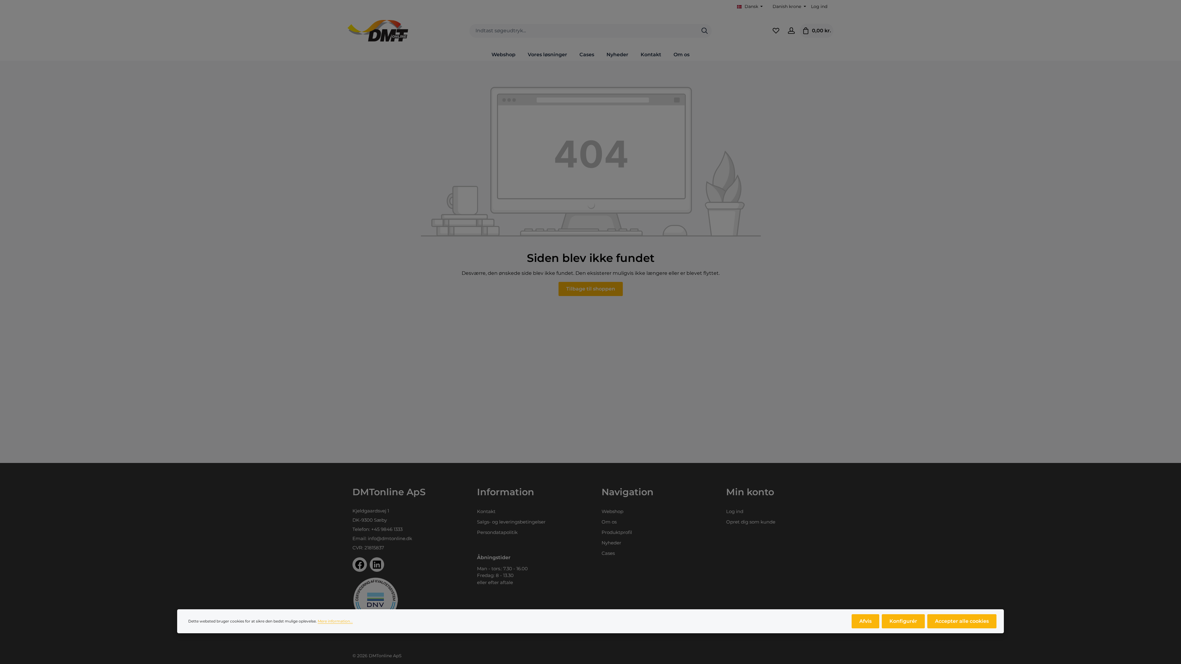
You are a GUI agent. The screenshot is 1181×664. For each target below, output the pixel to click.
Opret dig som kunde (750, 522)
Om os (609, 522)
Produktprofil (617, 532)
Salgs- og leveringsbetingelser (511, 522)
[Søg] (705, 31)
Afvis (865, 621)
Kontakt (486, 511)
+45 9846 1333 (387, 529)
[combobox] (583, 31)
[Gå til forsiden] (378, 31)
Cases (608, 553)
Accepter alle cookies (962, 621)
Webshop (612, 511)
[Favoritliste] (776, 31)
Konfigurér (903, 621)
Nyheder (611, 543)
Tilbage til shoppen (590, 289)
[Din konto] (791, 31)
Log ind (819, 6)
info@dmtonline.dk (390, 538)
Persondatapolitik (497, 532)
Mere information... (335, 621)
